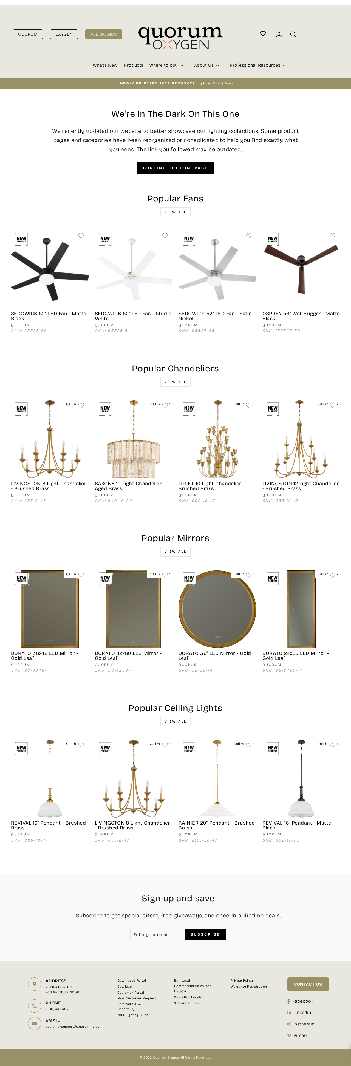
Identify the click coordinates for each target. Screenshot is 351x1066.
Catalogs (124, 986)
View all (176, 212)
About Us (204, 65)
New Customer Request (136, 998)
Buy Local (182, 980)
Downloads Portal (131, 980)
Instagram (304, 1024)
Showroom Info (186, 1003)
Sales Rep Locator (189, 997)
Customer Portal (130, 992)
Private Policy (242, 980)
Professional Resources (255, 65)
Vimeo (300, 1035)
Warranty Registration (249, 986)
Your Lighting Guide (133, 1015)
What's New (105, 65)
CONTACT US (308, 984)
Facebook (302, 1001)
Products (133, 65)
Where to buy (164, 65)
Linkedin (302, 1012)
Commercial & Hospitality (129, 1006)
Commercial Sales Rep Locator (192, 988)
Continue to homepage (175, 168)
